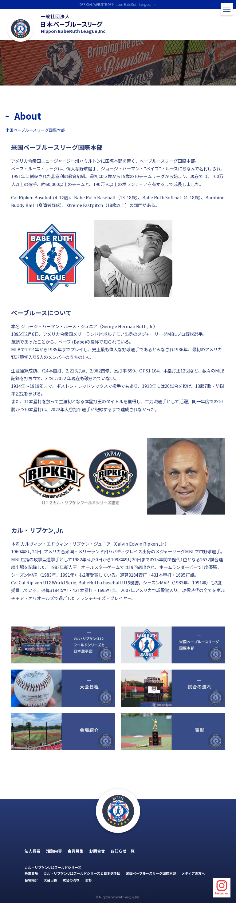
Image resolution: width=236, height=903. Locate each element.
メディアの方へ (193, 873)
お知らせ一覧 (123, 851)
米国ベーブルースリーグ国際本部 (151, 873)
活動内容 (54, 851)
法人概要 (33, 851)
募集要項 (31, 873)
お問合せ (97, 851)
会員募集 (76, 851)
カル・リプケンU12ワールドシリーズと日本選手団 (82, 873)
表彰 (88, 879)
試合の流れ (71, 879)
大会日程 (50, 879)
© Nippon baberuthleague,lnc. (118, 896)
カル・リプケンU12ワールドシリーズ (53, 867)
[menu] (227, 9)
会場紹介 (31, 879)
